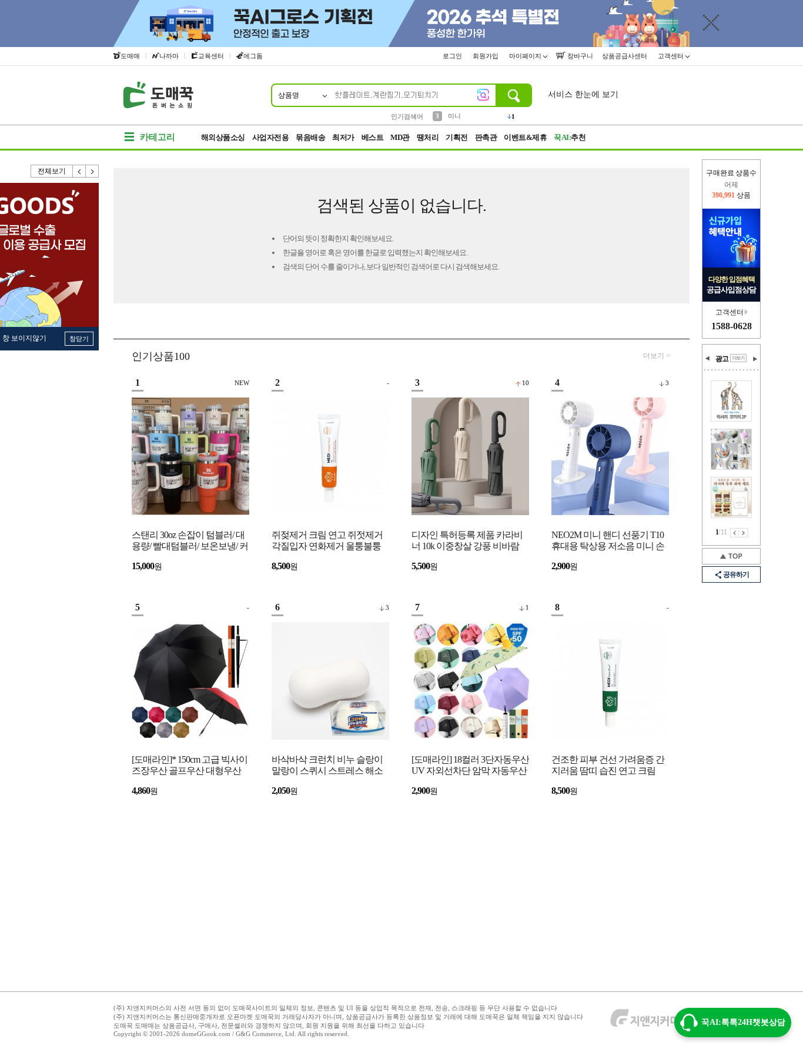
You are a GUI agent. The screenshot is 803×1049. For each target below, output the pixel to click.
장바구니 (579, 55)
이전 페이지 (734, 532)
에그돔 (253, 55)
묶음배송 (310, 137)
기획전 (457, 137)
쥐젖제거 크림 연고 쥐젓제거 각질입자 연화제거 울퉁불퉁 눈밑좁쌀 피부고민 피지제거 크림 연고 (327, 541)
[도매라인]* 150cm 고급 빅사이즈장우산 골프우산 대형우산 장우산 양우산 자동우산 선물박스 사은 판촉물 (189, 765)
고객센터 (671, 55)
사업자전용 (270, 137)
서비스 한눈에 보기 (583, 94)
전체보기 (52, 171)
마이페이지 (526, 55)
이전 (79, 171)
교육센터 (211, 55)
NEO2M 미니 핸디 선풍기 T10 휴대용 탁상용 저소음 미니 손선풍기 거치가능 (607, 541)
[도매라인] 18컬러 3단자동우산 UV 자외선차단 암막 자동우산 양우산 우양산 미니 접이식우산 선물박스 (470, 765)
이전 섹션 (708, 358)
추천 (569, 137)
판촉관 (486, 137)
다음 (92, 171)
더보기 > (656, 356)
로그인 (453, 55)
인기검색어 (407, 116)
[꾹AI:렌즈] (483, 94)
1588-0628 (731, 326)
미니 (454, 115)
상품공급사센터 (625, 55)
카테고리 (157, 137)
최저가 (343, 137)
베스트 (373, 137)
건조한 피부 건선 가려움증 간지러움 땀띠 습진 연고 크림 (607, 765)
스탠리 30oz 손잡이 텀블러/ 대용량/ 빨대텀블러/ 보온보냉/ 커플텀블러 (190, 541)
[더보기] (738, 358)
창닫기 (79, 338)
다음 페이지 (743, 532)
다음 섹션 (755, 358)
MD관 (400, 137)
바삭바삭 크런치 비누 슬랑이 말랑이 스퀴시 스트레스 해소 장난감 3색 (327, 765)
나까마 (169, 55)
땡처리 (428, 137)
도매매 (130, 55)
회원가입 (486, 55)
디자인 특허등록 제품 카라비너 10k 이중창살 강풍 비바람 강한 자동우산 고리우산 (467, 541)
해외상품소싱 (223, 137)
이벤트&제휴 (525, 137)
